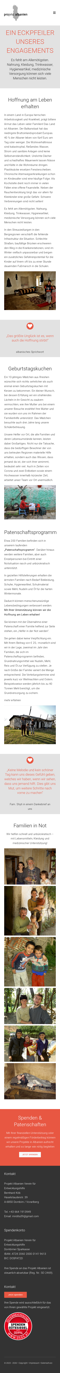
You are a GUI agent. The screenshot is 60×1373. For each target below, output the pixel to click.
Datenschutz (46, 1363)
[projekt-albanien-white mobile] (15, 5)
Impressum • (35, 1363)
